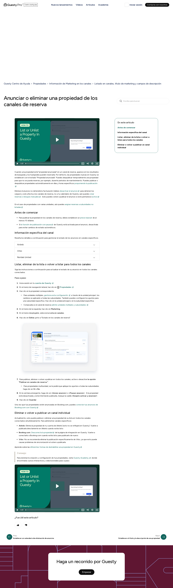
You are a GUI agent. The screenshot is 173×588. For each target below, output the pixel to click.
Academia (103, 5)
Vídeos (79, 5)
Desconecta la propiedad (41, 432)
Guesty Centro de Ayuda (17, 83)
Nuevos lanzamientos (61, 5)
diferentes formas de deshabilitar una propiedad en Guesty (55, 447)
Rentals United (24, 257)
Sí (18, 525)
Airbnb (20, 244)
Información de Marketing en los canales (70, 83)
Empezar (86, 572)
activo (94, 197)
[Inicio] (13, 5)
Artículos (90, 5)
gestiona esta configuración (56, 295)
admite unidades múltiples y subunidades (69, 305)
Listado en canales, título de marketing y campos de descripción (127, 83)
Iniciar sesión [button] (136, 5)
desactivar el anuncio (69, 191)
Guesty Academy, (81, 458)
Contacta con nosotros (157, 5)
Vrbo (19, 251)
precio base (85, 218)
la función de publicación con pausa (36, 224)
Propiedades (39, 83)
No (26, 525)
